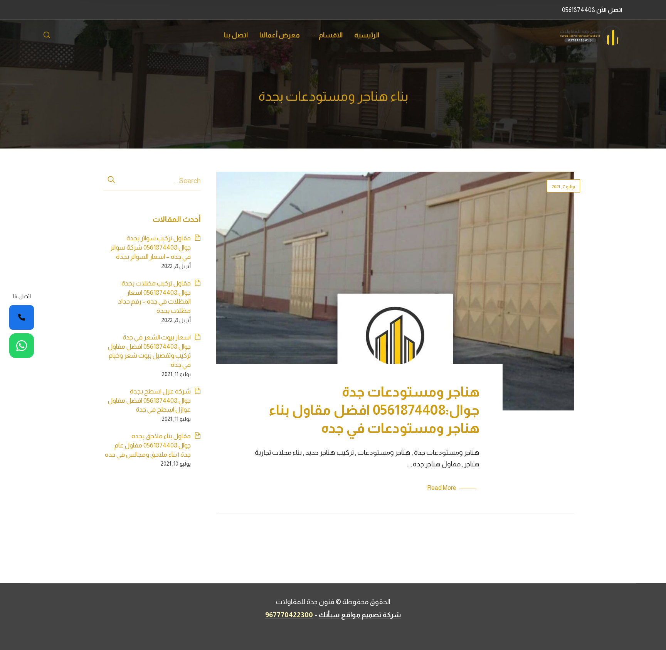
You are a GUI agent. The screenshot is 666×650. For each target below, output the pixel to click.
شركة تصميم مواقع (371, 615)
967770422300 (289, 615)
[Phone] (21, 317)
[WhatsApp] (21, 345)
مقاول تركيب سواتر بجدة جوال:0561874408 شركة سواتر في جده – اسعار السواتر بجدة (150, 247)
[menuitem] (361, 35)
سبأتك (329, 615)
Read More (441, 488)
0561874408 (592, 10)
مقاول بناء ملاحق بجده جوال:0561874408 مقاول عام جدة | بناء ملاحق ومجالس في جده (148, 445)
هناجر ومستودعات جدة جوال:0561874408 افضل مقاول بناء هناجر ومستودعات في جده (374, 410)
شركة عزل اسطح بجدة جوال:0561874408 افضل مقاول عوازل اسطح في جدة (149, 400)
